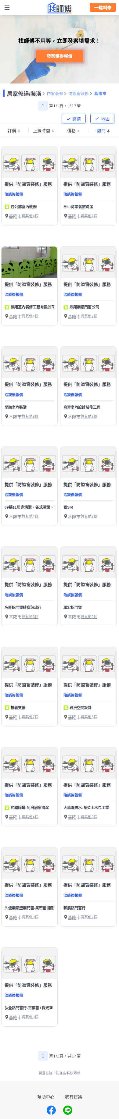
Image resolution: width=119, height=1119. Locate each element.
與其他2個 (89, 316)
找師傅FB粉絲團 (51, 1110)
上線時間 (41, 130)
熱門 (101, 130)
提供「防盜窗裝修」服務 (28, 184)
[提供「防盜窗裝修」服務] (29, 162)
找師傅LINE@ (67, 1110)
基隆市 (100, 94)
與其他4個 (30, 216)
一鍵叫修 (102, 7)
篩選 (76, 118)
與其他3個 (30, 416)
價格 (71, 130)
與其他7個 (89, 216)
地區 (105, 118)
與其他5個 (89, 717)
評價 (12, 130)
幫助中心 (45, 1096)
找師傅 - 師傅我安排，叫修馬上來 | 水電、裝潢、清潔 (59, 7)
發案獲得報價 (59, 56)
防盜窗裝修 (79, 94)
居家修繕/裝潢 (24, 94)
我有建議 (73, 1096)
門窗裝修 (55, 94)
